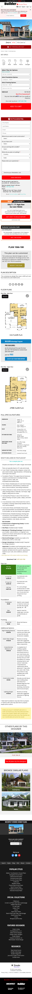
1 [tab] (6, 41)
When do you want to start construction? (13, 136)
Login (27, 7)
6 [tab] (18, 41)
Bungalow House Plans (16, 875)
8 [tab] (23, 41)
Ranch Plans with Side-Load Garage (16, 913)
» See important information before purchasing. (14, 555)
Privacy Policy (23, 12)
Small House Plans (16, 915)
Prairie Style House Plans (16, 885)
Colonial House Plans (16, 878)
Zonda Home (16, 957)
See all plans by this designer (16, 761)
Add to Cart (16, 106)
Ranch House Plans (16, 887)
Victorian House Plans (16, 890)
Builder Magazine (16, 954)
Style (6, 51)
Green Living (16, 929)
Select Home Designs (16, 932)
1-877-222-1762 (22, 101)
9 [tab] (25, 41)
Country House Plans (16, 880)
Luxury (16, 910)
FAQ (18, 863)
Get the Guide (16, 237)
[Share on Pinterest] (21, 284)
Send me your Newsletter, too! (12, 172)
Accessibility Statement (25, 972)
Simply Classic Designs (16, 934)
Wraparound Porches (16, 918)
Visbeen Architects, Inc (16, 938)
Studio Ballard (16, 936)
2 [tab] (9, 41)
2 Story (16, 917)
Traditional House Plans (16, 889)
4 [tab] (13, 41)
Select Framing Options (9, 82)
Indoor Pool (16, 908)
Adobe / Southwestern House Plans (16, 873)
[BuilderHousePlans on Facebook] (12, 855)
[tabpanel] (16, 29)
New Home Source (16, 950)
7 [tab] (21, 41)
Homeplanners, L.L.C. (16, 931)
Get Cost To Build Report (16, 217)
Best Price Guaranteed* (23, 94)
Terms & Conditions (12, 12)
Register (23, 7)
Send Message (16, 177)
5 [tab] (16, 41)
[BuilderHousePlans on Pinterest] (19, 855)
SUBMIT (23, 15)
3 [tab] (11, 41)
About (22, 863)
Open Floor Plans (16, 911)
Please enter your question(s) (10, 161)
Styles (9, 863)
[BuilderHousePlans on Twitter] (16, 855)
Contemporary (12, 51)
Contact (28, 863)
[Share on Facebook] (16, 284)
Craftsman (16, 882)
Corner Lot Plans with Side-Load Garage (16, 903)
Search (4, 863)
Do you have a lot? (7, 141)
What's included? (6, 72)
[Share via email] (10, 284)
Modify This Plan (16, 265)
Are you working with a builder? (10, 147)
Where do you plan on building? (11, 152)
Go (20, 843)
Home (2, 51)
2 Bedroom (16, 901)
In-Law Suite (16, 906)
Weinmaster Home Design (16, 939)
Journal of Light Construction (16, 955)
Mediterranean (16, 883)
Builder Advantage (16, 952)
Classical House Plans (16, 876)
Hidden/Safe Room (16, 904)
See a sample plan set (16, 461)
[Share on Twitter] (18, 284)
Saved (19, 7)
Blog (13, 863)
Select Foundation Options (10, 77)
